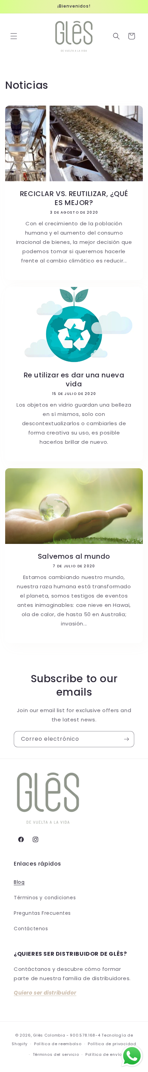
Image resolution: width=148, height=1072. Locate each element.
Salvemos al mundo (74, 556)
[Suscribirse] (126, 739)
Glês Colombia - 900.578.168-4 (66, 1035)
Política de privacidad (112, 1044)
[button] (13, 36)
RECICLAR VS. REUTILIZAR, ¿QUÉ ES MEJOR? (74, 198)
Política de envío (103, 1054)
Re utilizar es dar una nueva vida (74, 379)
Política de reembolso (58, 1044)
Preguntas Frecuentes (42, 913)
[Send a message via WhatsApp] (132, 1056)
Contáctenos (31, 928)
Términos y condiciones (45, 897)
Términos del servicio (56, 1054)
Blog (19, 882)
